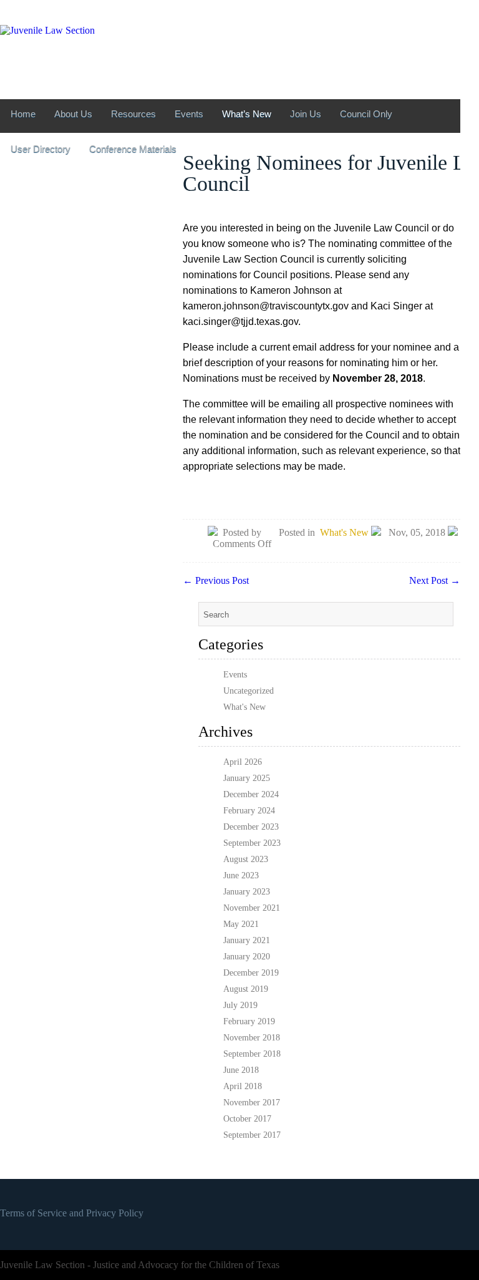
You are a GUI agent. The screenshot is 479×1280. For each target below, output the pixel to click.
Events (189, 114)
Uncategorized (248, 691)
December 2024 (251, 794)
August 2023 (245, 859)
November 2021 (251, 908)
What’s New (246, 114)
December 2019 (251, 972)
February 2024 (249, 810)
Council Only (366, 114)
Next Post (434, 580)
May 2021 (241, 924)
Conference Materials (133, 148)
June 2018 (241, 1070)
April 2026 (242, 762)
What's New (344, 532)
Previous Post (216, 580)
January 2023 (246, 891)
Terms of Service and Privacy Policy (71, 1213)
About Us (73, 114)
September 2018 (252, 1054)
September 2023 (252, 843)
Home (23, 114)
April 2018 (242, 1086)
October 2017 (247, 1118)
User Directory (40, 148)
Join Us (305, 114)
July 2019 (240, 1005)
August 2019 (245, 989)
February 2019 (249, 1021)
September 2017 (252, 1135)
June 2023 (241, 875)
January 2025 (246, 778)
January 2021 (246, 940)
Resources (133, 114)
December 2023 (251, 827)
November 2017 (251, 1102)
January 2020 (246, 956)
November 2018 (251, 1037)
